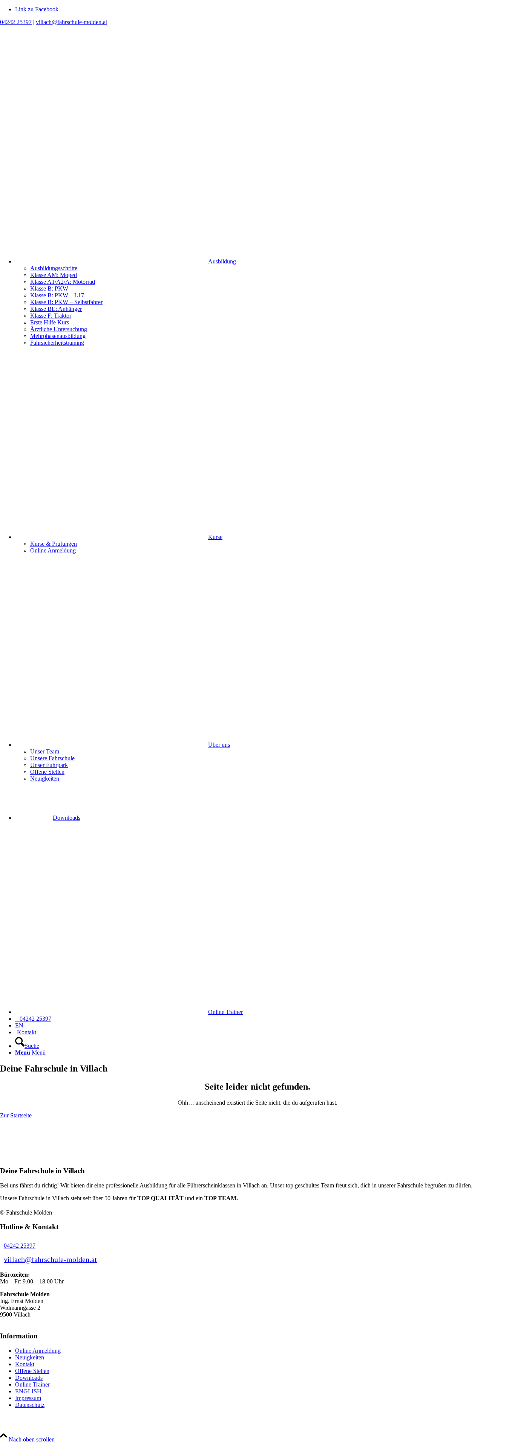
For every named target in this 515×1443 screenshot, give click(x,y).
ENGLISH (28, 1391)
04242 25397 (16, 22)
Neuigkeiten (29, 1357)
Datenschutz (29, 1405)
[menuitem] (265, 208)
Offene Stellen (32, 1371)
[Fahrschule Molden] (56, 61)
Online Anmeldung (38, 1350)
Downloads (29, 1378)
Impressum (28, 1398)
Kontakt (24, 1364)
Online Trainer (32, 1384)
